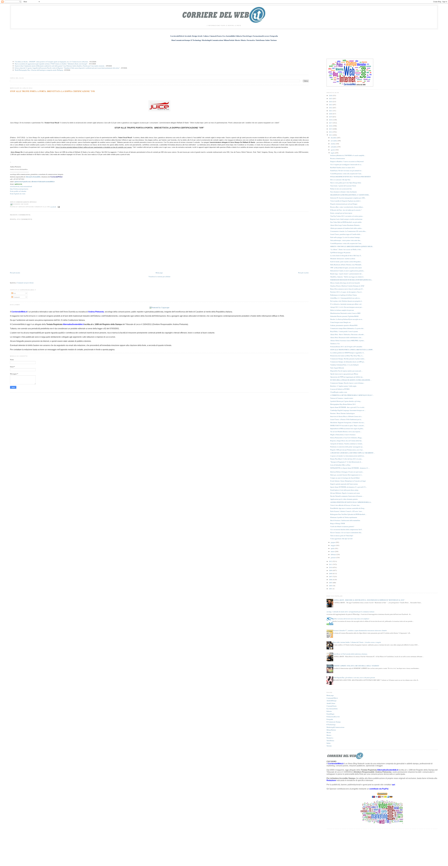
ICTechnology (331, 724)
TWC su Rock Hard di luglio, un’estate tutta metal (346, 268)
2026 (331, 95)
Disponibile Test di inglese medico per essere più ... (346, 371)
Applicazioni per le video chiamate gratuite (344, 499)
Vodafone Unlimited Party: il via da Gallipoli (344, 365)
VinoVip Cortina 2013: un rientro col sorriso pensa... (346, 216)
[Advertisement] (224, 48)
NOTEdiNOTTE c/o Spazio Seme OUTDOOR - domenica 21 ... (349, 468)
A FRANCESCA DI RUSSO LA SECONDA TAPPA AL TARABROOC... (352, 453)
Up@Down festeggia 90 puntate (340, 252)
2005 (331, 583)
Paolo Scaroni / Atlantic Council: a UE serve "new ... (346, 511)
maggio (333, 545)
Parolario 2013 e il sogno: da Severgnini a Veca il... (346, 292)
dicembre (334, 138)
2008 (331, 573)
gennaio (333, 557)
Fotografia (330, 719)
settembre (334, 147)
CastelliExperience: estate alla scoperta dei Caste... (346, 174)
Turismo (329, 746)
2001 (331, 589)
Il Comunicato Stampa (334, 722)
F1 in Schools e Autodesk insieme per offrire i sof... (346, 304)
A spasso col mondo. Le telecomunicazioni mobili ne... (347, 456)
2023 (331, 105)
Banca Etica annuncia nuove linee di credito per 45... (347, 289)
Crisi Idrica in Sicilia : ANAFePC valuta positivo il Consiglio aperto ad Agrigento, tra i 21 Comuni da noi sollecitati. (51, 62)
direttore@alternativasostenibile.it (43, 181)
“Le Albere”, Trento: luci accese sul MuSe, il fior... (346, 249)
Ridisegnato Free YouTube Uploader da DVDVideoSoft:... (348, 514)
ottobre (333, 144)
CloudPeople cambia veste (338, 392)
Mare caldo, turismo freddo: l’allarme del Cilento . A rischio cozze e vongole (357, 642)
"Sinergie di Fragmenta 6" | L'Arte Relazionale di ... (346, 462)
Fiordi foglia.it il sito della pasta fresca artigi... (344, 490)
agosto (333, 150)
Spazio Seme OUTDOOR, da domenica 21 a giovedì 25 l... (348, 487)
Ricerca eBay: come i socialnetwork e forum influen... (347, 207)
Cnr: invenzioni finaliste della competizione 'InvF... (346, 529)
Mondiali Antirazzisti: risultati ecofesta (342, 259)
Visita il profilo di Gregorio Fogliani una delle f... (345, 201)
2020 (331, 114)
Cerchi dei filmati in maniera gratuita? (342, 526)
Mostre (329, 732)
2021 (331, 111)
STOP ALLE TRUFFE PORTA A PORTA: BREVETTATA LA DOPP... (351, 350)
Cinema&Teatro (332, 706)
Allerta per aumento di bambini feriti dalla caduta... (346, 228)
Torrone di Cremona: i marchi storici (341, 398)
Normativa (330, 738)
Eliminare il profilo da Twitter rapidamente (343, 517)
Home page (159, 273)
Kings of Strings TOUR (337, 523)
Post (14, 293)
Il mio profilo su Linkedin (18, 191)
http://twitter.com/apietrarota (19, 189)
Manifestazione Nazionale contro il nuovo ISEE (345, 313)
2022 (331, 108)
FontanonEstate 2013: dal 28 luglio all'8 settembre (346, 347)
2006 (331, 580)
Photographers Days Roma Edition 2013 (343, 404)
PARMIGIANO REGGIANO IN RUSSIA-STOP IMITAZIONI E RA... (351, 280)
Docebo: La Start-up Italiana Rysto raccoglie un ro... (346, 319)
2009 (331, 570)
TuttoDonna (330, 740)
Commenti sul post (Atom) (25, 283)
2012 (331, 561)
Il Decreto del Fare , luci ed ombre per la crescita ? (346, 210)
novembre (334, 141)
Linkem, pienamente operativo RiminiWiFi (344, 325)
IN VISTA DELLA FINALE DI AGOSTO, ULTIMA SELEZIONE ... (350, 380)
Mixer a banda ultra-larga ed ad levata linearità (345, 283)
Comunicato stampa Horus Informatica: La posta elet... (347, 328)
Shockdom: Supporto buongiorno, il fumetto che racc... (347, 422)
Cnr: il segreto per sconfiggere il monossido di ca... (346, 164)
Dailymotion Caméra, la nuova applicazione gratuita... (347, 271)
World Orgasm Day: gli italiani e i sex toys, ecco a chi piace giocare (354, 677)
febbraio (333, 554)
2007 (331, 576)
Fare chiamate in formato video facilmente (343, 192)
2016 (331, 126)
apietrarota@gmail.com (22, 181)
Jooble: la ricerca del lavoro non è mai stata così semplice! (351, 619)
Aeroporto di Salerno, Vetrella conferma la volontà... (346, 444)
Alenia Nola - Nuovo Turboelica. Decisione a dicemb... (347, 334)
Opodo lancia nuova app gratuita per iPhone (344, 374)
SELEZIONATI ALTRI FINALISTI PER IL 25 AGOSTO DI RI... (350, 195)
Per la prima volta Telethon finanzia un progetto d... (346, 301)
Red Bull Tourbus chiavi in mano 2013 (342, 167)
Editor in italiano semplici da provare (342, 310)
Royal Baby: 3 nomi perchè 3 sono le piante (344, 331)
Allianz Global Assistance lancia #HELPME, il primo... (347, 340)
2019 (331, 117)
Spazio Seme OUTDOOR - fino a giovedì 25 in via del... (347, 407)
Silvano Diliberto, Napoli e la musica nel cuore (345, 493)
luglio (333, 153)
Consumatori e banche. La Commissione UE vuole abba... (348, 231)
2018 (331, 120)
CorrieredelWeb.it (56, 177)
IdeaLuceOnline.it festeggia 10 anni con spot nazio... (347, 472)
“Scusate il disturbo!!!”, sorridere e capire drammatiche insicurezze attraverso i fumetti (360, 630)
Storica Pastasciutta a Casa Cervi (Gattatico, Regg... (346, 438)
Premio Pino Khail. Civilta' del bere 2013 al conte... (346, 459)
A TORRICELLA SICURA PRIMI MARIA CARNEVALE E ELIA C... (352, 395)
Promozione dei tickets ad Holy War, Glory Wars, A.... (347, 356)
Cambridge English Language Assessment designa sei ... (348, 410)
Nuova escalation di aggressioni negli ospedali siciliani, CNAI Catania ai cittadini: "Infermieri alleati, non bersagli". (51, 64)
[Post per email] (58, 207)
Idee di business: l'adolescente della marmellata (345, 520)
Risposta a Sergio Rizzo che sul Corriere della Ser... (346, 441)
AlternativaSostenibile (33, 177)
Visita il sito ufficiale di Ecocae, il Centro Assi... (345, 505)
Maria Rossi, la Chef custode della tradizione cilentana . (350, 654)
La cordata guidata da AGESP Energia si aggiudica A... (347, 353)
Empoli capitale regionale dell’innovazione (344, 484)
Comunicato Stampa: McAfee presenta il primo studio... (347, 359)
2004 (331, 586)
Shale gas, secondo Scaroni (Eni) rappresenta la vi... (346, 475)
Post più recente (15, 273)
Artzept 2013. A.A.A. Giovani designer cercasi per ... (346, 307)
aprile (333, 548)
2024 (331, 102)
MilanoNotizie (331, 730)
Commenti (16, 297)
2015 (331, 129)
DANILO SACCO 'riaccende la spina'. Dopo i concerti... (347, 425)
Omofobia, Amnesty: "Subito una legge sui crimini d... (347, 277)
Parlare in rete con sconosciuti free (341, 189)
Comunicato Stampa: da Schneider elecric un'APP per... (347, 362)
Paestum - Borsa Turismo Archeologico (342, 413)
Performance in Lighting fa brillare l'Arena (343, 295)
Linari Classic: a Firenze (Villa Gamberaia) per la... (346, 419)
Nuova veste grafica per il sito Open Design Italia (345, 183)
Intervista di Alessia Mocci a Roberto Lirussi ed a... (346, 416)
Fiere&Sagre (330, 714)
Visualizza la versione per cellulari (159, 276)
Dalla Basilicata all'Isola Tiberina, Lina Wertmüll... (346, 265)
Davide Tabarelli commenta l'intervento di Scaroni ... (346, 496)
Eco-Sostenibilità (332, 709)
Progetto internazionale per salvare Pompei (343, 204)
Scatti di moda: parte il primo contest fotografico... (346, 262)
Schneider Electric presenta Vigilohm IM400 (344, 316)
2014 (331, 132)
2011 (331, 564)
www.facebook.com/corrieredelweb (21, 186)
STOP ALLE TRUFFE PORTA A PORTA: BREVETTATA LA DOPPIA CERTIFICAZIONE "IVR (52, 91)
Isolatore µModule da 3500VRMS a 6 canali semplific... (347, 155)
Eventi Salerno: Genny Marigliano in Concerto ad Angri (348, 481)
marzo (333, 551)
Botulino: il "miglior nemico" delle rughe (343, 386)
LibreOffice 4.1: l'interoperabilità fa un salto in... (345, 298)
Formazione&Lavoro (333, 717)
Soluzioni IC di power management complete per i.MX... (348, 198)
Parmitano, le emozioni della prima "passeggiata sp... (346, 447)
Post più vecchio (303, 273)
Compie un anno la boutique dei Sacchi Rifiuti (345, 478)
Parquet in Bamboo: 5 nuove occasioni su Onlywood (347, 161)
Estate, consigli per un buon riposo (341, 213)
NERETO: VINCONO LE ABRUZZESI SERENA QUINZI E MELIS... (351, 246)
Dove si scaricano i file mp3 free (340, 180)
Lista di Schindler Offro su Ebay (340, 465)
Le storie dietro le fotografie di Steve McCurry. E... (346, 255)
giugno (333, 542)
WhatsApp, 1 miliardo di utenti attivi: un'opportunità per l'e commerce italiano (349, 612)
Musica (329, 735)
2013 (331, 135)
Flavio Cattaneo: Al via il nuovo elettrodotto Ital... (346, 532)
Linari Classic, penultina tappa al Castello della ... (346, 234)
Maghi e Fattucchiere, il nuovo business (342, 435)
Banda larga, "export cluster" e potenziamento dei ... (346, 274)
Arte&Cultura (331, 703)
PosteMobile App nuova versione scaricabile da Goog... (347, 508)
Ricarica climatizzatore (337, 158)
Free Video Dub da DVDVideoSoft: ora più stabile (346, 222)
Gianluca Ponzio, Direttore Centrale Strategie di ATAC (347, 286)
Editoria (329, 711)
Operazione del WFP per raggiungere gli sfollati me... (347, 377)
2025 (331, 98)
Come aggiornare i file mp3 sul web (341, 539)
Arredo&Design (331, 701)
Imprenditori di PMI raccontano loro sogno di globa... (347, 428)
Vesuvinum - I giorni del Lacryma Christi (343, 186)
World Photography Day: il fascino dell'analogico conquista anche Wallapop (39, 70)
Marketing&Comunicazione (335, 727)
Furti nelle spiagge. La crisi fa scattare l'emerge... (345, 237)
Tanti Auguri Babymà (337, 368)
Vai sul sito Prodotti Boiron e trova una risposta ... (346, 431)
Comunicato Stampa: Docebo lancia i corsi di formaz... (347, 383)
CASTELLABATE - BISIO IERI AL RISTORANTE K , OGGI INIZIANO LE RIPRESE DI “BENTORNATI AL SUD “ (369, 600)
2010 (331, 567)
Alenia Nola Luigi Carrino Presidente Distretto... (345, 225)
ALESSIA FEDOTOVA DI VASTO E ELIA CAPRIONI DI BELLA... (351, 502)
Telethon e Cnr (335, 343)
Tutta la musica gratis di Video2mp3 (341, 535)
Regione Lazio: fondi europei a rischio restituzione (346, 219)
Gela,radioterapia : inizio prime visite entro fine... (345, 240)
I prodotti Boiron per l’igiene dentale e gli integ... (345, 401)
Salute (329, 743)
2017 (331, 123)
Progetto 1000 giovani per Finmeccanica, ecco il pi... (347, 450)
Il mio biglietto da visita (17, 194)
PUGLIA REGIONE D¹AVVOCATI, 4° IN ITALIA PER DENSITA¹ (350, 177)
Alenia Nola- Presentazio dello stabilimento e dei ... (346, 337)
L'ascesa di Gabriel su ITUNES (339, 389)
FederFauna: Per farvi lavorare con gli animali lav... (346, 170)
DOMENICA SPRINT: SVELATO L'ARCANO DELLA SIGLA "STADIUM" (356, 666)
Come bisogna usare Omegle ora (340, 322)
